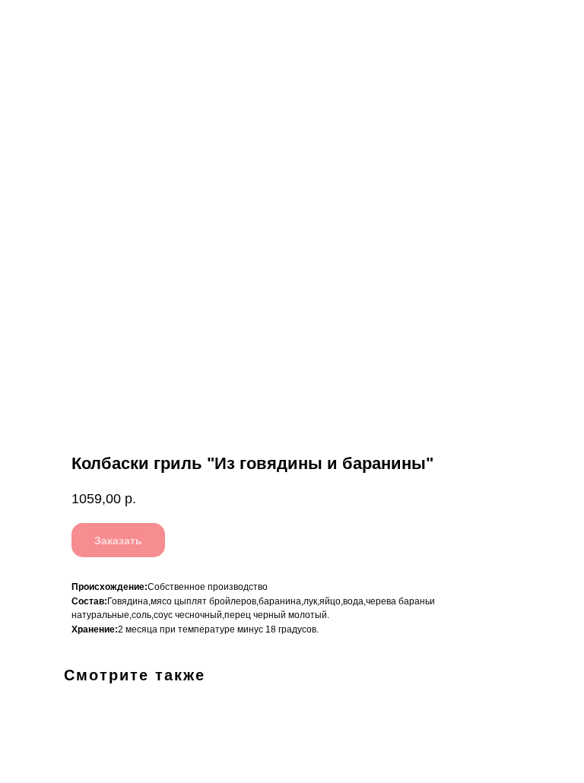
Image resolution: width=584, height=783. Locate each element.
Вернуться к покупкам (73, 22)
